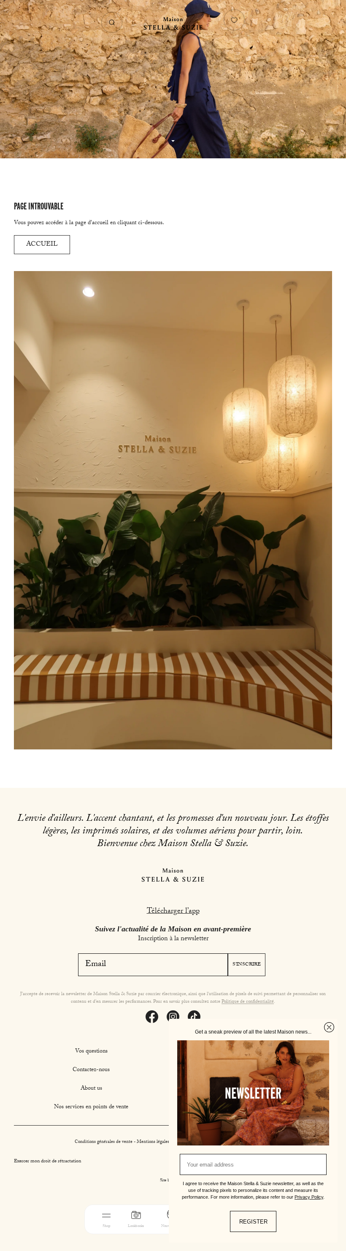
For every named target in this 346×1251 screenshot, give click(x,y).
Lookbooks (136, 1226)
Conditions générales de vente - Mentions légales (122, 1142)
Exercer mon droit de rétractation (47, 1161)
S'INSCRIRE (246, 965)
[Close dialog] (329, 1027)
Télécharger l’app (173, 911)
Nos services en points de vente (91, 1107)
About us (91, 1089)
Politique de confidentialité (248, 1002)
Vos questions (91, 1052)
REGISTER (253, 1221)
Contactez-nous (91, 1070)
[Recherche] (111, 22)
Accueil (42, 244)
